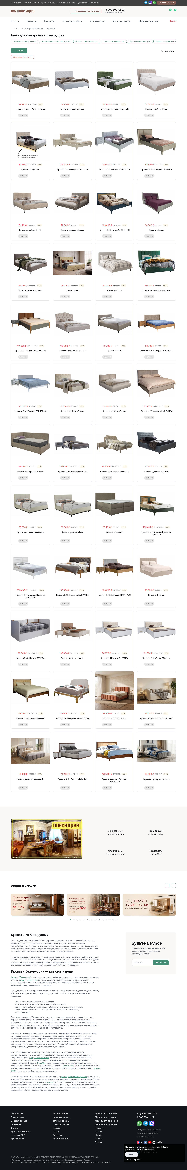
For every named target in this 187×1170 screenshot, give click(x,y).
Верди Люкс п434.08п (39, 1058)
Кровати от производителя (166, 41)
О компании (16, 3)
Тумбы (98, 1142)
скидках (49, 1082)
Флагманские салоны (87, 11)
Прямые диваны (61, 1124)
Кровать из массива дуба (140, 41)
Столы (98, 1131)
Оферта (75, 1162)
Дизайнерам (82, 3)
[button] (70, 919)
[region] (93, 27)
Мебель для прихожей (106, 1120)
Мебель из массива (148, 21)
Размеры (23, 115)
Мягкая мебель (97, 21)
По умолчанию (167, 51)
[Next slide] (173, 885)
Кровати (99, 1128)
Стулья (98, 1138)
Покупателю (17, 1117)
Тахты (56, 1131)
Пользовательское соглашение (25, 1162)
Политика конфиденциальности (56, 1162)
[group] (37, 905)
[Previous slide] (167, 885)
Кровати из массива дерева (24, 41)
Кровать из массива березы (86, 41)
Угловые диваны (61, 1120)
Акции (173, 21)
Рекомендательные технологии (96, 1162)
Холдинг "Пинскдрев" (21, 977)
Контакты (95, 3)
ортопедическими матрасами (73, 1076)
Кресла (56, 1128)
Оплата (14, 1128)
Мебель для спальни (105, 1117)
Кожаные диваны (61, 1117)
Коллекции (49, 21)
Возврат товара (19, 1120)
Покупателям (30, 3)
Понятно (131, 1154)
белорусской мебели (28, 980)
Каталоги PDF (18, 1135)
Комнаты (31, 21)
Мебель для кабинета (106, 1124)
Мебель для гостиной (106, 1113)
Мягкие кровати (61, 1138)
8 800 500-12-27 (145, 1117)
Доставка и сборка (66, 3)
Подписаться (161, 962)
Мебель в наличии (122, 21)
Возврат (42, 3)
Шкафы (98, 1135)
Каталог (15, 21)
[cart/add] (41, 115)
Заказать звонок (166, 3)
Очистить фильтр (21, 57)
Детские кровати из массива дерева (55, 41)
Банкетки (57, 1135)
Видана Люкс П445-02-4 (73, 1066)
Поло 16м (41, 1063)
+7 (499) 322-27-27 (147, 1113)
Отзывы (51, 3)
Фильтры (20, 51)
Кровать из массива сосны (114, 41)
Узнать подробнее (133, 1159)
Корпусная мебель (72, 21)
